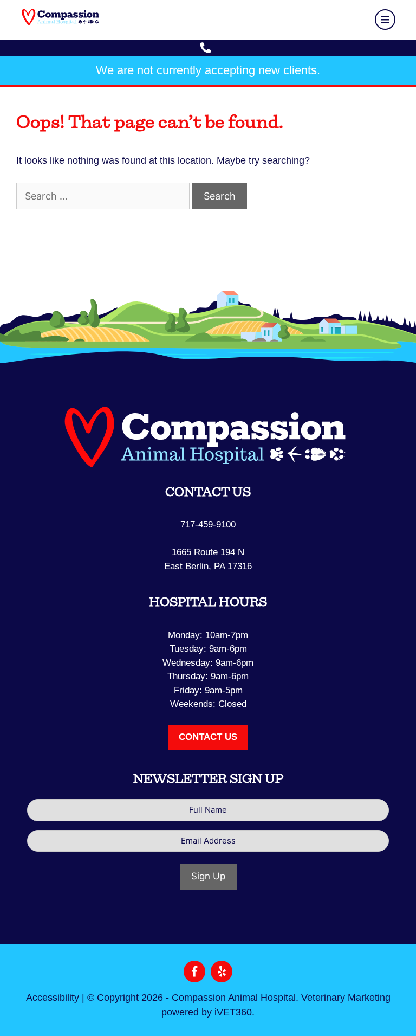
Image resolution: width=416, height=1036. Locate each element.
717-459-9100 (208, 524)
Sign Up (208, 876)
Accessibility (52, 997)
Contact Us (208, 737)
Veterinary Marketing (346, 997)
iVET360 (233, 1012)
